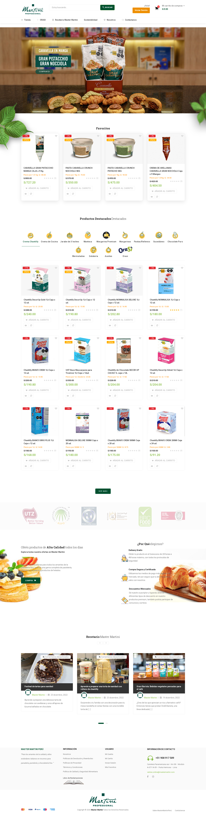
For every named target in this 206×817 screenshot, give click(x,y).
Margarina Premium (106, 241)
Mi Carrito (109, 758)
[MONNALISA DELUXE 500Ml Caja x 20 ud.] (82, 408)
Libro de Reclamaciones (73, 778)
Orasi (125, 256)
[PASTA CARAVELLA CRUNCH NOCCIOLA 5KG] (82, 136)
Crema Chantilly (30, 241)
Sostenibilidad (90, 20)
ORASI (43, 20)
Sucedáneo (159, 241)
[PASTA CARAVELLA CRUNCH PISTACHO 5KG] (124, 136)
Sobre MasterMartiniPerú (162, 811)
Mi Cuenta (109, 754)
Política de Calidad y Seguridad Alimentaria (80, 771)
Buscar (108, 7)
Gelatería (93, 256)
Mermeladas (78, 256)
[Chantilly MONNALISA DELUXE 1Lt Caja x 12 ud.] (124, 268)
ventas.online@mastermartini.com (161, 772)
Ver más (103, 491)
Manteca (88, 241)
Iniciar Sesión (141, 10)
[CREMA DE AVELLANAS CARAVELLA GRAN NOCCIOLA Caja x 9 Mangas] (166, 136)
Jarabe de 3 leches (69, 241)
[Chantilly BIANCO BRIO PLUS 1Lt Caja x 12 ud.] (40, 408)
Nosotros (111, 20)
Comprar (43, 72)
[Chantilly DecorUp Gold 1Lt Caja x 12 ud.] (40, 268)
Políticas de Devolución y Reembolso (78, 758)
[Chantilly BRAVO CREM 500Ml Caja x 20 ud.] (124, 408)
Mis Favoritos (110, 767)
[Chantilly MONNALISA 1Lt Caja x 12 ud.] (166, 268)
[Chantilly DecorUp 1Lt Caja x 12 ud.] (82, 268)
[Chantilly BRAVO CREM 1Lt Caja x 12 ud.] (40, 338)
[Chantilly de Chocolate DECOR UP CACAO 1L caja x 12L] (124, 338)
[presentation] (100, 642)
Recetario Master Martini (66, 20)
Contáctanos (131, 20)
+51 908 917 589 (165, 757)
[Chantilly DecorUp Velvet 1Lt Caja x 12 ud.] (166, 338)
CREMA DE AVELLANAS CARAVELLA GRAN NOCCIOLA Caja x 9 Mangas (166, 171)
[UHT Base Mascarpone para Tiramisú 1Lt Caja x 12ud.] (82, 338)
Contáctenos (180, 811)
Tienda (27, 20)
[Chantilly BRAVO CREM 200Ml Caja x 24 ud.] (166, 408)
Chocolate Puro (175, 241)
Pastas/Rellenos (142, 241)
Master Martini (38, 695)
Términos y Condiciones (72, 767)
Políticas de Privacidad (72, 763)
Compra (29, 580)
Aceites (108, 256)
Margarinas (125, 241)
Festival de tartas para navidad (39, 686)
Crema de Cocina (49, 241)
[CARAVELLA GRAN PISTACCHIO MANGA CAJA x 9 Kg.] (40, 136)
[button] (172, 7)
